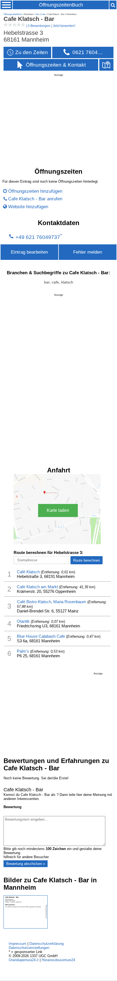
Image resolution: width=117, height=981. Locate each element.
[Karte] (106, 65)
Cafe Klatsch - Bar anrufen (35, 198)
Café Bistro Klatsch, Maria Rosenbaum (51, 601)
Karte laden (58, 510)
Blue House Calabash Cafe (41, 636)
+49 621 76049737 (38, 237)
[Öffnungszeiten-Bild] (26, 927)
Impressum (17, 944)
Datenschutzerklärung (46, 944)
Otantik (23, 621)
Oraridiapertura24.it (24, 960)
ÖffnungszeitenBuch (61, 5)
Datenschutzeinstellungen (29, 948)
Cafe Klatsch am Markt (37, 586)
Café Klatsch (28, 571)
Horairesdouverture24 (58, 960)
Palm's (23, 651)
